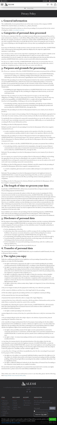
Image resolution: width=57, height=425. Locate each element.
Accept (53, 419)
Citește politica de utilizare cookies (10, 422)
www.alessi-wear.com (18, 30)
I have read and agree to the (44, 411)
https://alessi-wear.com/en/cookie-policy (15, 375)
